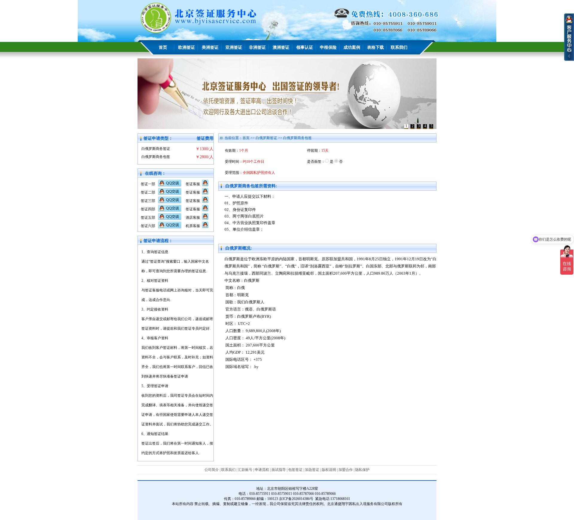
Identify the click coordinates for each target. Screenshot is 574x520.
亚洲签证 (233, 47)
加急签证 (312, 470)
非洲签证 (257, 47)
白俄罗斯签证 (266, 138)
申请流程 (262, 470)
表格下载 (375, 47)
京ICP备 (285, 499)
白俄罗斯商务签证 (155, 149)
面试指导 (278, 470)
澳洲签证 (281, 47)
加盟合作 (345, 470)
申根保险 (328, 47)
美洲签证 (210, 47)
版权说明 (329, 470)
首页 (163, 47)
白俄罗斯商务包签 (155, 157)
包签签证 (295, 470)
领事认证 (304, 47)
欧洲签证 (186, 47)
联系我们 (399, 47)
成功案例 (352, 47)
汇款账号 (245, 470)
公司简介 (211, 470)
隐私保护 (362, 470)
